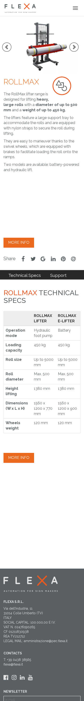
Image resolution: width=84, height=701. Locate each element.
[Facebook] (6, 677)
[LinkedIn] (22, 677)
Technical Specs (24, 275)
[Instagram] (14, 677)
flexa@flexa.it (13, 664)
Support (58, 275)
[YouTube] (30, 677)
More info (18, 242)
